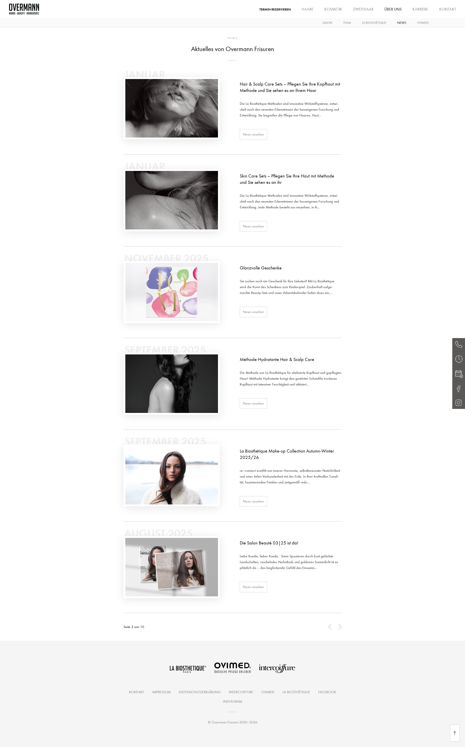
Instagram (232, 701)
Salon (327, 23)
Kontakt (447, 9)
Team (347, 23)
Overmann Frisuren (224, 722)
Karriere (420, 9)
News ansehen (253, 134)
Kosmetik (333, 9)
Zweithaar (363, 9)
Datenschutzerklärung (200, 692)
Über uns (393, 9)
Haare (308, 9)
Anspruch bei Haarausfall (342, 12)
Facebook (327, 692)
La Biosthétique (374, 23)
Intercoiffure (241, 692)
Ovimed (423, 23)
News (401, 23)
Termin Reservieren (275, 9)
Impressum (161, 692)
